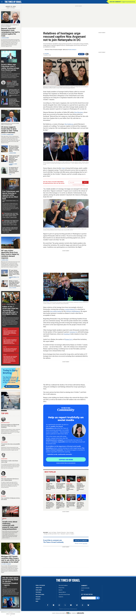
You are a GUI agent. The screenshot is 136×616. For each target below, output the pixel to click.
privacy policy (61, 587)
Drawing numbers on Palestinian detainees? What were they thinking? (10, 426)
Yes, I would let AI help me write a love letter (10, 498)
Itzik (63, 168)
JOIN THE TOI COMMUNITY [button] (81, 540)
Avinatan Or (73, 332)
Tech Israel (38, 592)
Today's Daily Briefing (10, 371)
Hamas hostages (70, 532)
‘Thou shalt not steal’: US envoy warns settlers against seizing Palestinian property (80, 505)
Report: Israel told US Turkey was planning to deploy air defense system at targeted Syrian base (10, 332)
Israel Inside (39, 590)
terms (84, 184)
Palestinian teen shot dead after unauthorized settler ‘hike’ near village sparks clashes (10, 214)
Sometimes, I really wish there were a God (9, 461)
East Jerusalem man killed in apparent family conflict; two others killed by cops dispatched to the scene (10, 341)
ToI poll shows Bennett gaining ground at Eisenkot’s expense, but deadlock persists (14, 101)
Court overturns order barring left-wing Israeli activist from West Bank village (10, 229)
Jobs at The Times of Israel (64, 594)
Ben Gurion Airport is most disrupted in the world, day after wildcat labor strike (71, 504)
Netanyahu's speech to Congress (67, 533)
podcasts (38, 599)
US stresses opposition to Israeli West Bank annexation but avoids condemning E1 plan (81, 487)
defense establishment (73, 311)
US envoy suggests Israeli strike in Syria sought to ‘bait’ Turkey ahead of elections (60, 486)
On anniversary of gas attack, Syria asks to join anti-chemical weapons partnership (14, 170)
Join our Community (115, 1)
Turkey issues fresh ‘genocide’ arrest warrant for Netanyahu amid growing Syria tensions (50, 505)
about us (60, 590)
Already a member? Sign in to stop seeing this (65, 463)
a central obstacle (69, 309)
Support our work (66, 459)
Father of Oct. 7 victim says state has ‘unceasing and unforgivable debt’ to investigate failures (10, 310)
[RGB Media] (69, 613)
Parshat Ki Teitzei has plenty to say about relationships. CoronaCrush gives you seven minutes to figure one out (10, 449)
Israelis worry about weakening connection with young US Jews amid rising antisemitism (10, 525)
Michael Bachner (5, 37)
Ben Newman (3, 496)
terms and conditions (63, 585)
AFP (10, 174)
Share (82, 54)
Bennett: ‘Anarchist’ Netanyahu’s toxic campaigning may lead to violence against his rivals (10, 32)
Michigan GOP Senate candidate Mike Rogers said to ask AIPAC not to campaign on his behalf (60, 505)
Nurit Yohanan (6, 200)
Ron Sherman (78, 112)
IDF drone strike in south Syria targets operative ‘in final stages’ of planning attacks (14, 148)
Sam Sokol (17, 105)
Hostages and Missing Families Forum (52, 533)
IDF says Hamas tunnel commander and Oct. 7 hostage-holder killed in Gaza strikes (14, 273)
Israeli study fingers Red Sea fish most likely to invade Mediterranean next (71, 487)
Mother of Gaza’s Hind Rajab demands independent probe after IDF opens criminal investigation (14, 283)
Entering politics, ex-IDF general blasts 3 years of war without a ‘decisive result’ (14, 91)
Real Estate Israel (40, 594)
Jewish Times (39, 587)
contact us (61, 596)
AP (10, 287)
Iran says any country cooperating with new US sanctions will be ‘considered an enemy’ (50, 486)
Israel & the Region (52, 532)
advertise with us (62, 592)
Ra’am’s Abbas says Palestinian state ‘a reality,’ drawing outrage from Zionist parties (10, 67)
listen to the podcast (12, 386)
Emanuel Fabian (10, 134)
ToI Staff (46, 53)
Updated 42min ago (11, 304)
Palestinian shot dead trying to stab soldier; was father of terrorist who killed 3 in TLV (10, 222)
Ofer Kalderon (68, 124)
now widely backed (56, 311)
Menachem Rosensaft (5, 422)
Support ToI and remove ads (128, 1)
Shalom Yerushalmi (10, 86)
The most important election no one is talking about (10, 479)
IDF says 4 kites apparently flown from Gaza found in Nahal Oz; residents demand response (10, 254)
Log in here (85, 543)
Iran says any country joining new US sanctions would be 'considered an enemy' (10, 350)
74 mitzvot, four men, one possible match (10, 444)
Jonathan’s (67, 334)
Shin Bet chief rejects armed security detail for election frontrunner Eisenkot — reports (10, 581)
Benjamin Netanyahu (61, 532)
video (37, 601)
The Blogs (38, 596)
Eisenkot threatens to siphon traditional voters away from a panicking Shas (12, 83)
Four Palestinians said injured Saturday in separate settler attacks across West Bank (10, 195)
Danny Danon (3, 476)
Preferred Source (72, 49)
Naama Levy (68, 339)
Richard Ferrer (4, 458)
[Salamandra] (80, 612)
